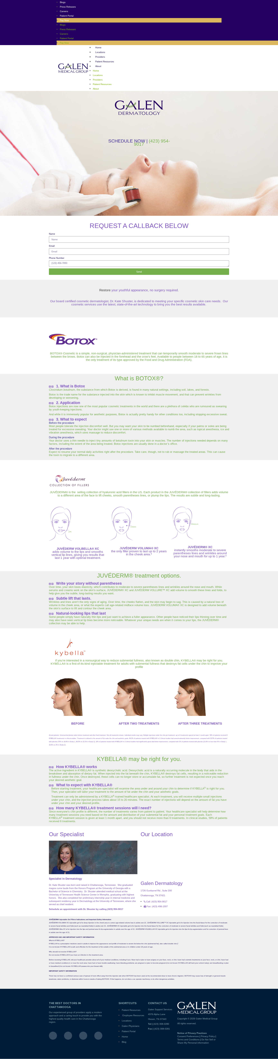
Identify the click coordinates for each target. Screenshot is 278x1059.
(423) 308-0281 (162, 1028)
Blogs (62, 25)
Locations (100, 52)
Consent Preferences (188, 1036)
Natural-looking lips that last (81, 613)
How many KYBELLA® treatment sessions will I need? (103, 808)
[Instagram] (68, 1036)
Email (52, 246)
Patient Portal (67, 15)
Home (98, 47)
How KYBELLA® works (76, 767)
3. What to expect (71, 419)
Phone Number (56, 258)
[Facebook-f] (53, 1036)
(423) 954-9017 (152, 142)
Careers (64, 11)
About (98, 66)
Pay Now (64, 20)
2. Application (68, 403)
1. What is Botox (70, 386)
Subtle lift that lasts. (73, 598)
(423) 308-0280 (161, 1024)
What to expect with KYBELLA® (84, 785)
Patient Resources (104, 61)
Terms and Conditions (188, 1039)
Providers (100, 57)
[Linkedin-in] (98, 1036)
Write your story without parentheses (89, 583)
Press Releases (68, 6)
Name (52, 234)
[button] (139, 386)
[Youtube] (83, 1036)
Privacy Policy (208, 1036)
